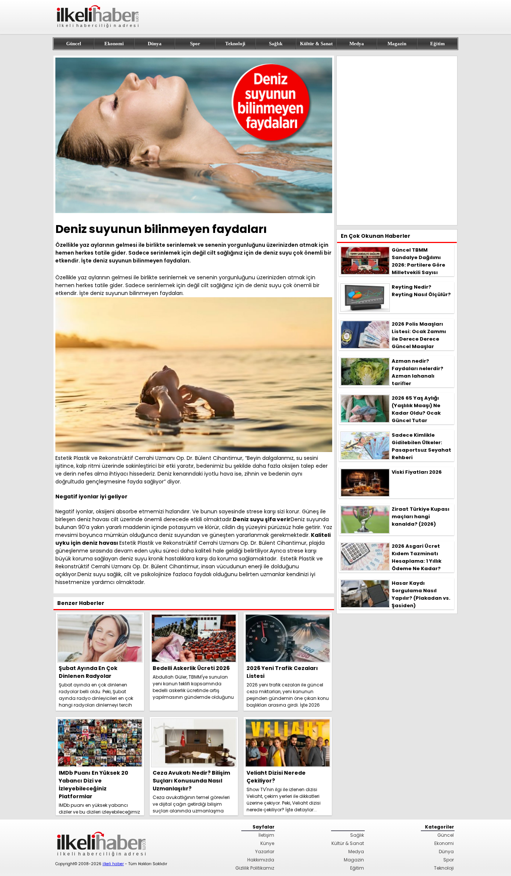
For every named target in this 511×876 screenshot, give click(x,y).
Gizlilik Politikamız (254, 868)
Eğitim (437, 43)
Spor (195, 43)
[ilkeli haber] (98, 31)
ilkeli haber (113, 864)
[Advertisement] (397, 140)
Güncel (73, 43)
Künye (267, 843)
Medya (356, 43)
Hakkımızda (260, 860)
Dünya (155, 43)
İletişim (266, 835)
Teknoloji (235, 43)
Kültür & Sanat (316, 43)
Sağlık (275, 43)
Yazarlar (264, 851)
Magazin (397, 43)
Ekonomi (114, 43)
